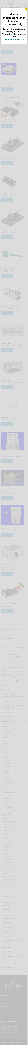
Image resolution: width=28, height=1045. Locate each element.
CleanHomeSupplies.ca (14, 39)
